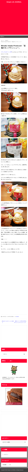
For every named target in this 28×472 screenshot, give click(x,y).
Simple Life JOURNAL (14, 2)
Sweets (17, 316)
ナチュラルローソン (5, 52)
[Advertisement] (14, 21)
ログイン (6, 454)
